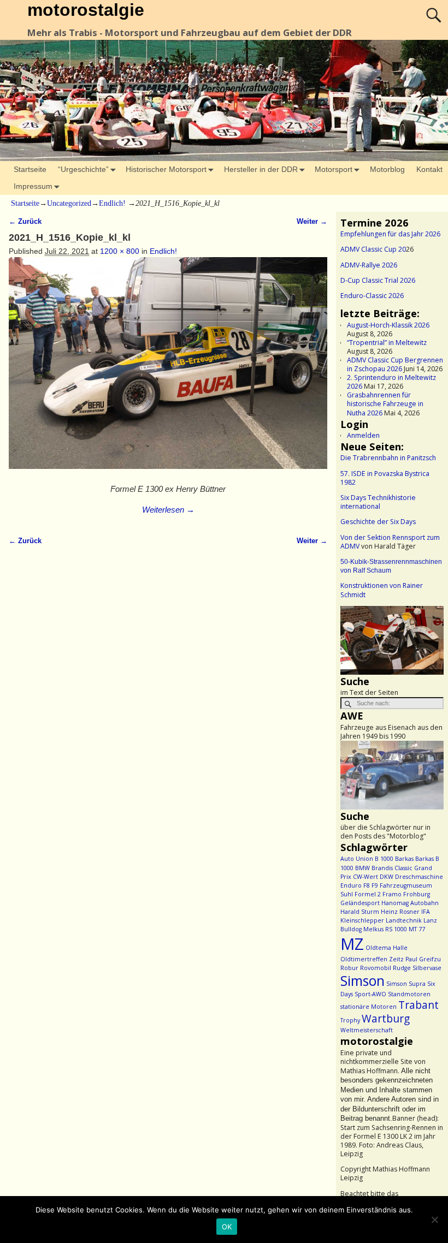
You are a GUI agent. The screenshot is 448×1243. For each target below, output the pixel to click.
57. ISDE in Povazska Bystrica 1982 (384, 478)
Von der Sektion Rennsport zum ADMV (390, 542)
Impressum (33, 186)
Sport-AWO (370, 994)
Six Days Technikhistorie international (378, 502)
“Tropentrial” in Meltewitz (387, 342)
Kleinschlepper (362, 920)
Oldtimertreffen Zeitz (372, 959)
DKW (386, 877)
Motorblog (387, 169)
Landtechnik (404, 920)
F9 (375, 885)
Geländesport (360, 903)
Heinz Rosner (400, 911)
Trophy (350, 1020)
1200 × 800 (119, 251)
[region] (392, 640)
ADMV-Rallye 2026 (368, 265)
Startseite (30, 169)
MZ (352, 944)
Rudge (402, 968)
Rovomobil (375, 968)
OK (227, 1226)
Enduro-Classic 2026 (372, 295)
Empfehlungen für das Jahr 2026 (390, 234)
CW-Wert (365, 877)
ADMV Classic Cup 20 (373, 249)
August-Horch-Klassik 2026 (388, 325)
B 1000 (384, 859)
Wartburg (386, 1019)
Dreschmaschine (419, 877)
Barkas (404, 859)
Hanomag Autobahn (410, 903)
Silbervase (426, 968)
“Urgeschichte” (83, 169)
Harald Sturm (359, 911)
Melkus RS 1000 (385, 929)
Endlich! (112, 203)
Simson (362, 981)
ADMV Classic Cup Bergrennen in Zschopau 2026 (395, 364)
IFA (425, 911)
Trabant (418, 1005)
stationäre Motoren (368, 1006)
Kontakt (429, 169)
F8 (366, 885)
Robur (349, 968)
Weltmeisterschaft (366, 1030)
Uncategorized (69, 203)
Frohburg (416, 894)
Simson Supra (406, 984)
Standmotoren (409, 994)
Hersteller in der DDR (261, 169)
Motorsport (333, 169)
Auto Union (356, 859)
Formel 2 (368, 894)
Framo (392, 894)
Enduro (351, 885)
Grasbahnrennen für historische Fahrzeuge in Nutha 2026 (385, 403)
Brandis (382, 868)
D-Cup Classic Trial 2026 (377, 280)
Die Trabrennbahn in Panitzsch (388, 457)
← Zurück (25, 221)
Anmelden (363, 435)
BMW (362, 868)
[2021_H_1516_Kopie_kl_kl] (168, 368)
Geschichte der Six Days (378, 521)
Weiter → (312, 221)
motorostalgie (85, 10)
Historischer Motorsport (166, 169)
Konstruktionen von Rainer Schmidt (381, 590)
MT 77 (417, 929)
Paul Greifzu (423, 959)
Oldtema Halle (387, 947)
